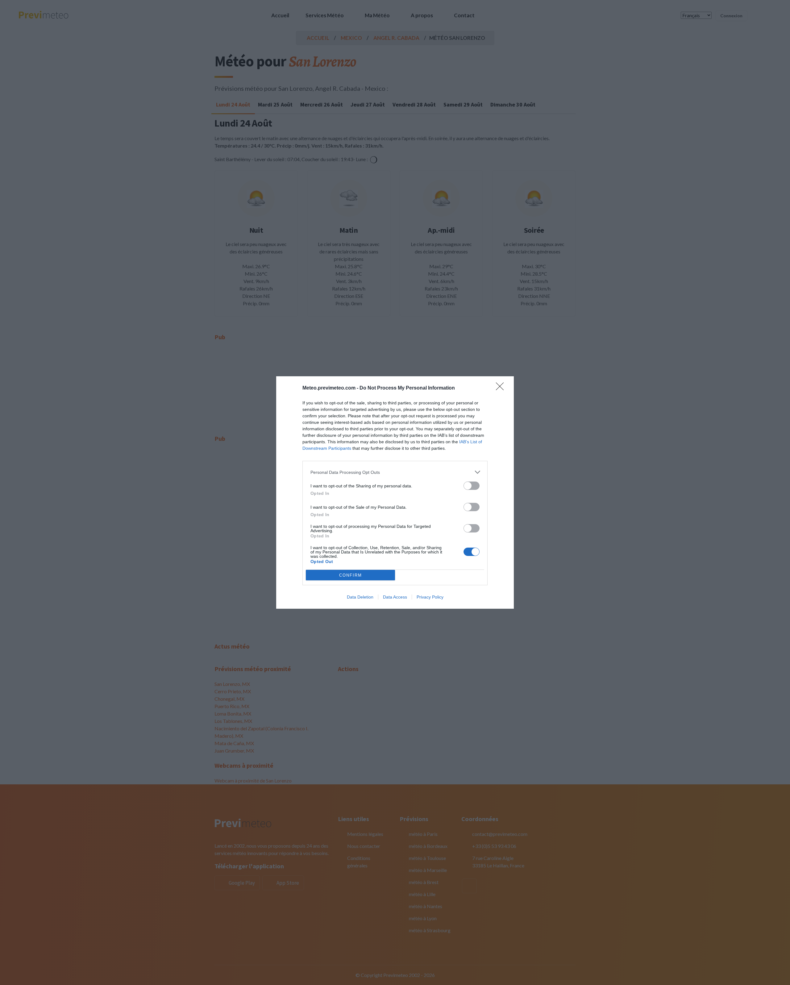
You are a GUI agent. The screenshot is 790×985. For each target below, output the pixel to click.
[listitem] (395, 472)
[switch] (472, 486)
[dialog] (395, 492)
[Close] (502, 388)
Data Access (395, 597)
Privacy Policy (430, 597)
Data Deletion (360, 597)
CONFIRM (350, 575)
